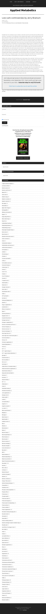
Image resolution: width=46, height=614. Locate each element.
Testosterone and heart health (8, 562)
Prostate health (5, 496)
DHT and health (5, 295)
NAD (3, 452)
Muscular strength (5, 445)
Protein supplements (6, 509)
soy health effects (5, 536)
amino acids (4, 194)
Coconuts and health (6, 258)
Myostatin (4, 450)
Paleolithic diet (5, 487)
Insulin (3, 386)
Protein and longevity (6, 500)
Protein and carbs (5, 498)
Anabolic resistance (6, 199)
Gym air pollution (5, 359)
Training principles (5, 580)
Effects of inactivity (6, 309)
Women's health (5, 599)
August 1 (3, 214)
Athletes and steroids (6, 212)
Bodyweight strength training (7, 229)
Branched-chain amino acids (7, 236)
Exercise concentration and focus (8, 324)
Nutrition (3, 476)
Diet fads (4, 298)
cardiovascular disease (6, 247)
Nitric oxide (4, 467)
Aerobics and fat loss (6, 190)
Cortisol (3, 269)
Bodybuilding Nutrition (6, 225)
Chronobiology (5, 254)
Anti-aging (4, 203)
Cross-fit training (5, 276)
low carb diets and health (31, 90)
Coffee (3, 260)
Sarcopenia (4, 516)
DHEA (3, 293)
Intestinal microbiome (6, 390)
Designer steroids (5, 287)
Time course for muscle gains (8, 575)
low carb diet (25, 90)
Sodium (3, 533)
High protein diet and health (7, 373)
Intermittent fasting (5, 388)
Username (4, 109)
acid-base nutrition (5, 185)
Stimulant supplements (6, 544)
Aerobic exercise (5, 188)
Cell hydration (4, 249)
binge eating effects (6, 216)
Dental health (4, 282)
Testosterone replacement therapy (8, 569)
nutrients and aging (5, 474)
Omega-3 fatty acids (6, 480)
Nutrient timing (5, 472)
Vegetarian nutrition (6, 591)
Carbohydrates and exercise (7, 245)
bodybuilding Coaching (6, 223)
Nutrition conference (6, 478)
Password (4, 114)
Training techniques (6, 582)
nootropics (4, 469)
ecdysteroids (4, 306)
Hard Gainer (4, 364)
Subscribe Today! (26, 99)
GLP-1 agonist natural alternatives (8, 353)
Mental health (4, 419)
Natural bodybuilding (6, 456)
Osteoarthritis (4, 485)
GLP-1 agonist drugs (6, 351)
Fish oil (3, 346)
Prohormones (4, 494)
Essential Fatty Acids (6, 317)
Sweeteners (4, 555)
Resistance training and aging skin (8, 511)
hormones (4, 377)
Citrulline (3, 256)
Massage (4, 414)
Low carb (4, 408)
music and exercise (6, 447)
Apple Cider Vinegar (6, 207)
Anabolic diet (9, 90)
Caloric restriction (5, 238)
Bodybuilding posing (6, 227)
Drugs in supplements (6, 304)
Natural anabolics (5, 454)
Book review (4, 232)
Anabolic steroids (5, 201)
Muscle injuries (5, 436)
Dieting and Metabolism (6, 300)
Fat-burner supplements (6, 342)
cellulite (3, 251)
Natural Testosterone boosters (8, 461)
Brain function (4, 234)
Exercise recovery (5, 329)
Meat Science (4, 417)
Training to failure (5, 584)
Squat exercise (5, 542)
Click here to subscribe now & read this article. (23, 86)
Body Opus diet (14, 90)
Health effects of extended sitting (8, 366)
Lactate (3, 399)
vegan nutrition (5, 588)
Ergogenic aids (5, 315)
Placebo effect (5, 491)
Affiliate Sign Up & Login (21, 608)
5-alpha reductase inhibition (7, 183)
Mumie (3, 430)
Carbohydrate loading (6, 243)
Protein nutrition (5, 505)
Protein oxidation (5, 507)
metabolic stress (5, 421)
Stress (3, 547)
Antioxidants (4, 205)
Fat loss (3, 340)
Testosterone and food (6, 560)
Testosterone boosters (6, 564)
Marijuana (4, 412)
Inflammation (4, 384)
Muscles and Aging (5, 443)
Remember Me (6, 119)
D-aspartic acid (5, 280)
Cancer (3, 240)
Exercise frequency (6, 326)
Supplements (4, 553)
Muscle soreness (5, 441)
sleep (3, 531)
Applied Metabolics (23, 10)
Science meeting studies (7, 520)
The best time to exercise (7, 571)
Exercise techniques (6, 331)
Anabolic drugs (5, 196)
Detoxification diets (6, 291)
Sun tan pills (4, 551)
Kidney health (4, 397)
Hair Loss (4, 362)
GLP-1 (3, 348)
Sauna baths (4, 518)
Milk (3, 423)
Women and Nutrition (6, 597)
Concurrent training (5, 265)
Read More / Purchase (23, 158)
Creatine (3, 273)
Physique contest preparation (8, 489)
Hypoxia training (5, 379)
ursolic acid (4, 586)
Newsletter (4, 463)
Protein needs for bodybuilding (8, 502)
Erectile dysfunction (6, 313)
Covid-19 (4, 271)
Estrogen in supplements (7, 322)
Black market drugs (5, 218)
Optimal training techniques (7, 483)
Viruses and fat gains (6, 593)
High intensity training (6, 370)
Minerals (3, 425)
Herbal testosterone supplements (8, 368)
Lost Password (5, 125)
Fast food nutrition (5, 337)
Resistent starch (5, 513)
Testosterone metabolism (7, 566)
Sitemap (27, 608)
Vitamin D (4, 595)
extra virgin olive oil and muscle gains (9, 335)
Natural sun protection (6, 458)
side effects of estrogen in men (8, 527)
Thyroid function (5, 573)
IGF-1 (3, 381)
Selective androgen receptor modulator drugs (11, 522)
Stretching (4, 549)
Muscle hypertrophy (6, 434)
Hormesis (4, 375)
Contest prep (4, 267)
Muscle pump (4, 439)
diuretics (3, 302)
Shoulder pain (4, 525)
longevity (4, 403)
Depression (4, 284)
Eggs (3, 311)
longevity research (5, 406)
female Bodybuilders (6, 344)
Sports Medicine (5, 538)
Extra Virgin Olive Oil (6, 333)
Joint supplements (5, 392)
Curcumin (4, 278)
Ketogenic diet (5, 395)
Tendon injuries (5, 558)
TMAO (3, 577)
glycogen (4, 355)
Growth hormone (5, 357)
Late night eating (5, 401)
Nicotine (3, 465)
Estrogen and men (5, 320)
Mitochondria (4, 428)
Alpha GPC (4, 192)
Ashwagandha (4, 210)
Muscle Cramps (5, 432)
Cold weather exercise (6, 262)
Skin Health (4, 529)
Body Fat (3, 221)
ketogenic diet (19, 90)
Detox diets (4, 289)
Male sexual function (6, 410)
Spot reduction (5, 540)
